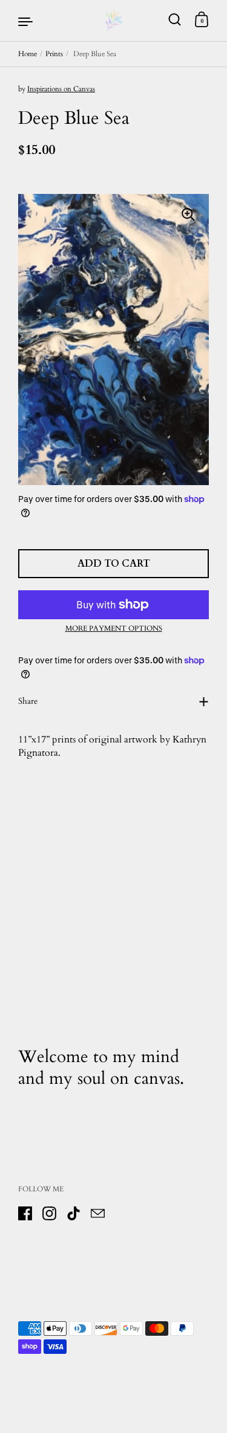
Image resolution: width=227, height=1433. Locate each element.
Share (28, 701)
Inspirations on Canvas (61, 89)
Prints (54, 54)
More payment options (113, 628)
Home (27, 54)
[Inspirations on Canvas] (114, 20)
